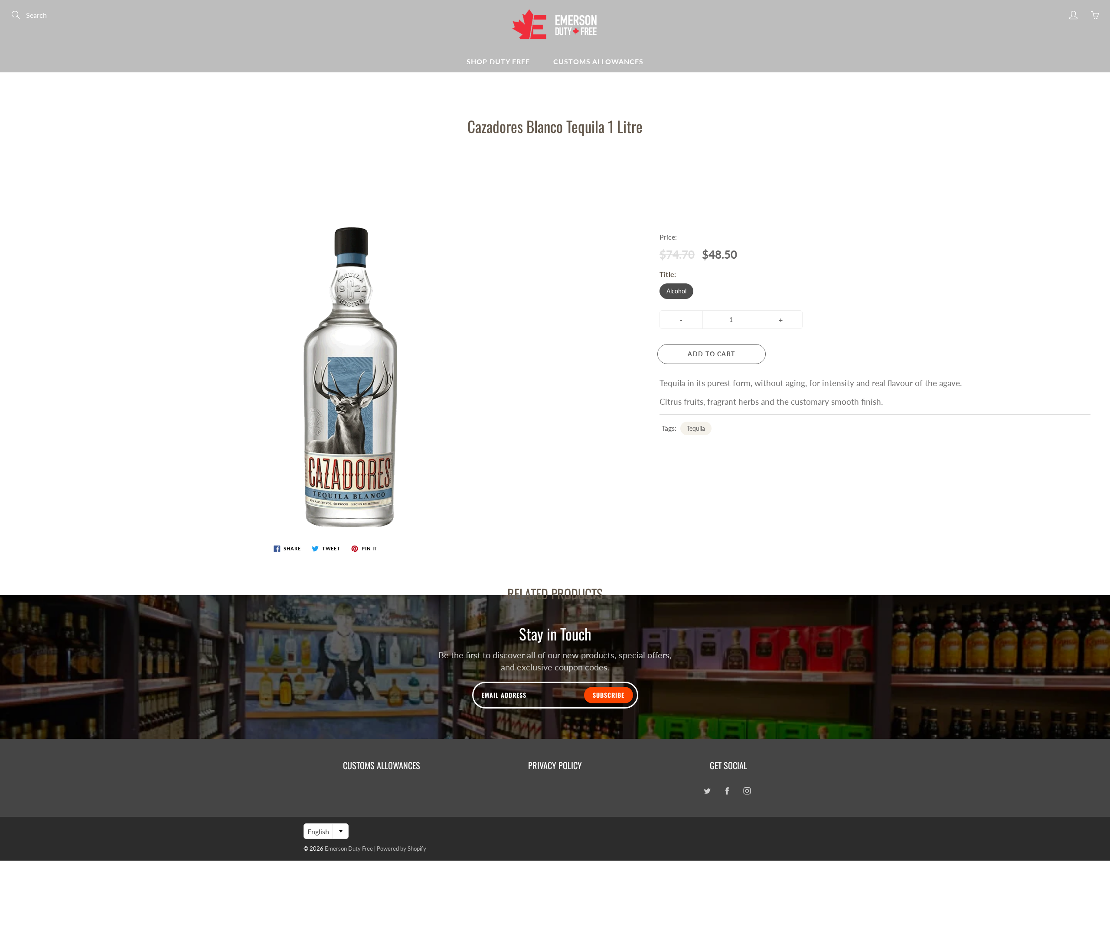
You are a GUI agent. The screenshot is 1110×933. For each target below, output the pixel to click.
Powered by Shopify (401, 848)
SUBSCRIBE (608, 694)
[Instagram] (746, 790)
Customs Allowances (598, 61)
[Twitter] (707, 790)
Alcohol (676, 291)
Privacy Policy (555, 765)
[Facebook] (727, 790)
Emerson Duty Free (349, 848)
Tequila (696, 428)
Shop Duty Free (498, 61)
